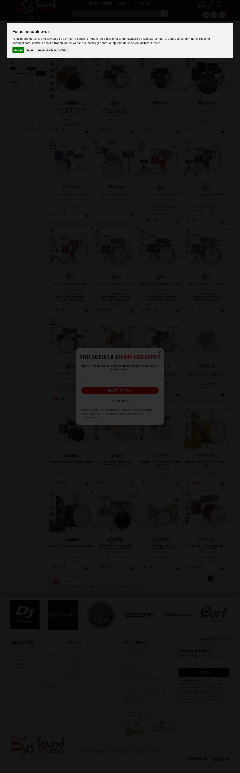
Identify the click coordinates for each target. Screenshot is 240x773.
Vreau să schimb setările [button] (52, 49)
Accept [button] (18, 49)
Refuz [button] (30, 49)
